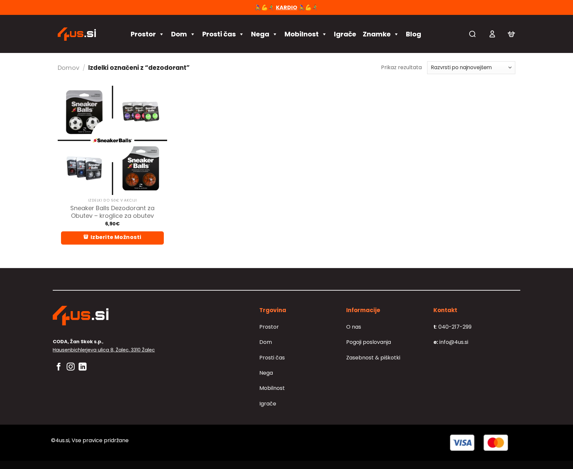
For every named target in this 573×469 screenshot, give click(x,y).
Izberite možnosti (116, 237)
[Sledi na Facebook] (59, 367)
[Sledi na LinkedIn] (83, 367)
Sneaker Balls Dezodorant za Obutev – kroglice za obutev (112, 212)
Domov (68, 68)
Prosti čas (219, 34)
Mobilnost (302, 34)
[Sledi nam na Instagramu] (71, 367)
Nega (260, 34)
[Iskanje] (472, 33)
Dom (179, 34)
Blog (413, 34)
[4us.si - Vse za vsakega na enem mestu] (87, 34)
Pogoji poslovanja (368, 342)
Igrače (345, 34)
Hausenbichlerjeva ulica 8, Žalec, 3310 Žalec (104, 350)
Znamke (377, 34)
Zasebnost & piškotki (373, 357)
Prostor (143, 34)
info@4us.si (450, 342)
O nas (353, 327)
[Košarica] (511, 34)
